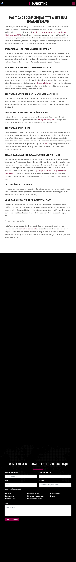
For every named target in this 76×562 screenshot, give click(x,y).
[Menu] (73, 3)
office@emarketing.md (43, 83)
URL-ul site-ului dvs (45, 472)
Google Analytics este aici (42, 170)
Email (6, 481)
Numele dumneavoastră (12, 472)
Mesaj (6, 503)
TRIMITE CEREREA (12, 519)
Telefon (41, 481)
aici (46, 144)
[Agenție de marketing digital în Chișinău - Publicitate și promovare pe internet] (38, 3)
